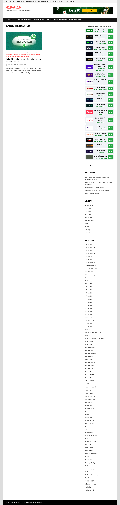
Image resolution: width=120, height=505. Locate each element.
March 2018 (88, 227)
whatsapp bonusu (17, 56)
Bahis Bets (13, 64)
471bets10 (88, 290)
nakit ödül (88, 445)
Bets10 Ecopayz (90, 347)
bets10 (16, 54)
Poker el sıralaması (91, 454)
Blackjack (88, 372)
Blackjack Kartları (90, 378)
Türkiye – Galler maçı (91, 475)
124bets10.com (32, 52)
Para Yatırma (89, 451)
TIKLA (110, 37)
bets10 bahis (22, 54)
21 (86, 278)
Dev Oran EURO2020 (70, 1)
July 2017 (88, 233)
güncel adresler (90, 420)
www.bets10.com (90, 166)
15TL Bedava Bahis (91, 269)
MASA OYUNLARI (90, 441)
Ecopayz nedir (89, 408)
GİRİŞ (110, 31)
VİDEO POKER (89, 481)
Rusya (87, 457)
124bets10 (24, 52)
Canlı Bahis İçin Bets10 (92, 194)
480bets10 (88, 314)
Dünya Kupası (89, 405)
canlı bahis (88, 384)
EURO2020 (88, 411)
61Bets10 (13, 7)
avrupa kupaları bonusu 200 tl (94, 332)
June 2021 (88, 208)
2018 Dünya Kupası (91, 275)
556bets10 (88, 323)
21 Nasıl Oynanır (90, 281)
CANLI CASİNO (89, 381)
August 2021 (89, 205)
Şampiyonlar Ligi (90, 463)
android (87, 329)
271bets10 (88, 284)
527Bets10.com (90, 320)
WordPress (33, 502)
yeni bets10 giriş (90, 490)
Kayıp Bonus (89, 432)
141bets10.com (90, 263)
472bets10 (88, 293)
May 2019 (88, 214)
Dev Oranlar (88, 402)
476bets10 (88, 305)
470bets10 (88, 287)
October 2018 (89, 221)
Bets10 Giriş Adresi (91, 354)
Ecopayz (49, 1)
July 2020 (88, 211)
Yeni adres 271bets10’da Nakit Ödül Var (97, 191)
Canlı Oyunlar (89, 393)
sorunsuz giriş (89, 469)
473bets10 (88, 296)
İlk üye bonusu (89, 423)
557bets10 (88, 326)
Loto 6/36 (88, 438)
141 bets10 (88, 256)
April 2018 (88, 224)
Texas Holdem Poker (58, 1)
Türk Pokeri (88, 472)
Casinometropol (90, 399)
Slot (86, 466)
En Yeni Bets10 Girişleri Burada (94, 187)
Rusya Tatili (88, 460)
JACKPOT (88, 429)
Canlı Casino (89, 390)
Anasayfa (19, 1)
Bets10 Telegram (18, 502)
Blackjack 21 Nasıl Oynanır (93, 375)
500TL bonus (89, 317)
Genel (87, 414)
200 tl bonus (89, 272)
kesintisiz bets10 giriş (91, 435)
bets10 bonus (31, 54)
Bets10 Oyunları (42, 1)
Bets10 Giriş (89, 351)
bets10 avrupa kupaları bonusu (94, 338)
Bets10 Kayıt (89, 357)
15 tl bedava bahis (90, 266)
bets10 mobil (89, 360)
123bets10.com (17, 52)
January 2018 (89, 230)
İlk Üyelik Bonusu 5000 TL (29, 1)
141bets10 (88, 260)
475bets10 (88, 302)
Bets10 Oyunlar (90, 363)
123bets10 (9, 52)
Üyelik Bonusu (89, 478)
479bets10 (88, 311)
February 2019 (89, 217)
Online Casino (89, 448)
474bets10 (88, 299)
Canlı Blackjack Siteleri (92, 387)
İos (86, 426)
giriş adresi (88, 417)
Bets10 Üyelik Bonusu (92, 369)
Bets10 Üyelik (89, 366)
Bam (40, 502)
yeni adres (26, 56)
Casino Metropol (90, 396)
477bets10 (88, 308)
